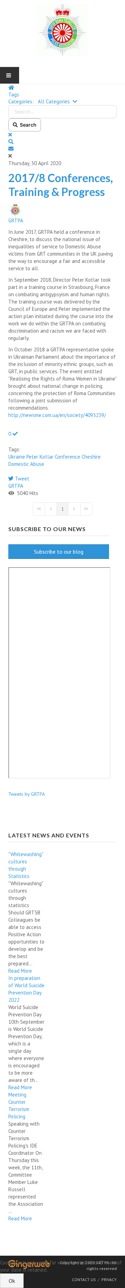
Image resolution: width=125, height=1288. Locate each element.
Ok (12, 1280)
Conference (67, 456)
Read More (20, 970)
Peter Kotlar (39, 456)
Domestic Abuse (26, 464)
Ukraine (16, 456)
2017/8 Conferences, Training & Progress (60, 184)
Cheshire (91, 456)
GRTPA (15, 220)
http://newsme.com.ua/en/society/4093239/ (57, 415)
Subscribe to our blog (58, 551)
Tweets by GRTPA (26, 794)
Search (27, 125)
